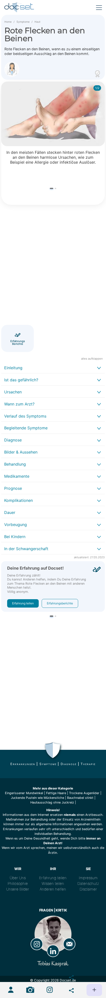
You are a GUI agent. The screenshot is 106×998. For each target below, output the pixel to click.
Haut (37, 21)
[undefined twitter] (69, 989)
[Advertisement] (53, 266)
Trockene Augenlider (84, 793)
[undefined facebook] (69, 976)
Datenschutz (88, 883)
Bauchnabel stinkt (80, 798)
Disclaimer (88, 889)
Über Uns (18, 877)
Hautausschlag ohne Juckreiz (52, 802)
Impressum (88, 877)
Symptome (23, 21)
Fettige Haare (56, 793)
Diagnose (68, 764)
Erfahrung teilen (23, 603)
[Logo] (19, 7)
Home (8, 21)
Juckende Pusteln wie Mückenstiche (37, 798)
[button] (51, 188)
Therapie (88, 764)
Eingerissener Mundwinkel (24, 793)
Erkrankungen (22, 764)
